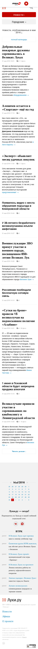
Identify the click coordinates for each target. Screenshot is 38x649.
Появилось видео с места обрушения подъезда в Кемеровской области (18, 205)
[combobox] (19, 21)
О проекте (7, 621)
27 (16, 486)
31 (12, 500)
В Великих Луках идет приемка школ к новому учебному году (21, 537)
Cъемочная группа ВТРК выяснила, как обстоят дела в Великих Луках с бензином (23, 546)
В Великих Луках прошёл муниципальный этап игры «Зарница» (19, 557)
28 (19, 486)
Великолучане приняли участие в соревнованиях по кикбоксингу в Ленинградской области (18, 410)
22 (28, 494)
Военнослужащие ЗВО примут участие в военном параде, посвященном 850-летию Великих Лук (17, 250)
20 (22, 494)
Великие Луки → (27, 279)
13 (22, 492)
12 (19, 492)
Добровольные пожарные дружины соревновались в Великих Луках (16, 52)
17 (12, 494)
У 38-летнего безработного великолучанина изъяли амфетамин (18, 225)
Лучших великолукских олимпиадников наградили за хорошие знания (20, 588)
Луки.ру (24, 637)
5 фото (23, 61)
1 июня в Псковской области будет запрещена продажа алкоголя (18, 386)
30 (25, 486)
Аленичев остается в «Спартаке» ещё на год (18, 107)
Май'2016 (19, 482)
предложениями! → (10, 192)
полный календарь (19, 39)
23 (9, 497)
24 (12, 497)
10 (12, 492)
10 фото (23, 421)
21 (25, 494)
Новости (18, 14)
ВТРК (19, 531)
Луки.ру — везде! (19, 511)
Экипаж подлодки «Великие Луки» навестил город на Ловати (22, 579)
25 (9, 486)
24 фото (23, 328)
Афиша (6, 616)
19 (19, 494)
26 (12, 486)
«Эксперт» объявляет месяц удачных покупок (18, 157)
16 (9, 494)
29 (22, 486)
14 (25, 492)
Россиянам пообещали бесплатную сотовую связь (16, 292)
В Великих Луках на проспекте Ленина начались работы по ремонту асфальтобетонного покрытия (21, 568)
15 (28, 492)
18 (16, 494)
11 (16, 492)
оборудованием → (21, 95)
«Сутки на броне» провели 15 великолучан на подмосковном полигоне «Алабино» (18, 317)
